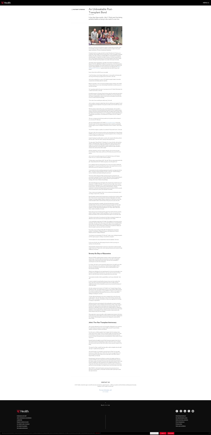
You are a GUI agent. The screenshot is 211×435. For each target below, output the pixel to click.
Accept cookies (170, 433)
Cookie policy (97, 433)
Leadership (19, 419)
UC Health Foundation (22, 426)
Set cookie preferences (154, 433)
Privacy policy (179, 424)
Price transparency (180, 422)
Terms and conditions (181, 426)
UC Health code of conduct (23, 424)
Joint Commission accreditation (24, 417)
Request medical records (23, 422)
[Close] (209, 433)
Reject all (163, 433)
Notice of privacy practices (182, 419)
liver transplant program (110, 122)
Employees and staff (21, 415)
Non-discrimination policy (181, 417)
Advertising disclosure (181, 415)
